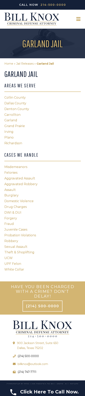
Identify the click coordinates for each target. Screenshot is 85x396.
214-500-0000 (53, 5)
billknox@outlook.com (33, 364)
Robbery (11, 241)
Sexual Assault (15, 247)
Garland (10, 120)
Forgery (10, 218)
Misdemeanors (15, 167)
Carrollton (12, 115)
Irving (8, 132)
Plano (9, 137)
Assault (10, 190)
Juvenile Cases (15, 229)
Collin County (15, 97)
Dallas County (15, 103)
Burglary (11, 195)
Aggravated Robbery (21, 184)
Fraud (9, 224)
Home (8, 63)
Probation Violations (20, 235)
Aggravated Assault (19, 178)
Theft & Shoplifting (19, 252)
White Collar (14, 269)
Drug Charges (15, 207)
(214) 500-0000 (42, 306)
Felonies (10, 172)
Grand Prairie (14, 126)
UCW (8, 258)
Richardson (13, 143)
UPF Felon (12, 264)
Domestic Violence (19, 201)
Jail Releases (25, 63)
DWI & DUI (12, 212)
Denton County (16, 109)
